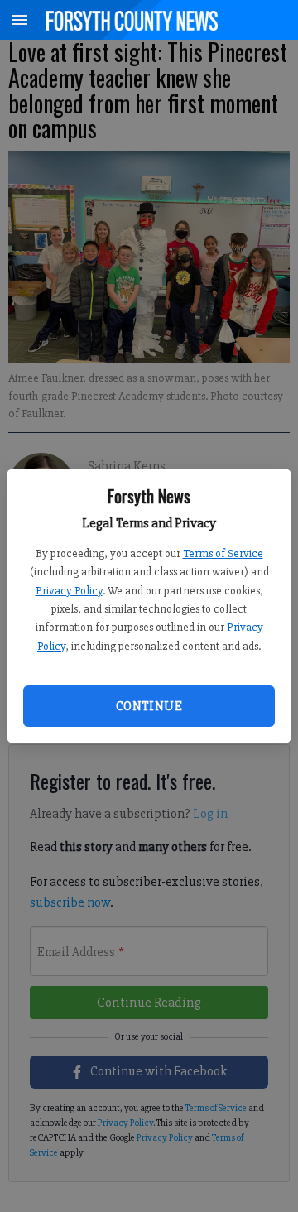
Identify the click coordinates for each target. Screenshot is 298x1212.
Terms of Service (223, 553)
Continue (149, 706)
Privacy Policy (69, 591)
